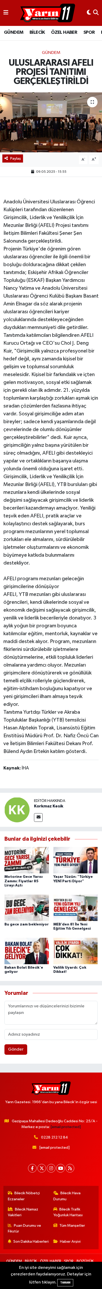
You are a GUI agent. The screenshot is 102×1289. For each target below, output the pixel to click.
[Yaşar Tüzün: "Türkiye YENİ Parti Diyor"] (75, 860)
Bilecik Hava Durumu (67, 1196)
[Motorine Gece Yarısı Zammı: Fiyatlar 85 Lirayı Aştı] (26, 860)
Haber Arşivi (70, 1241)
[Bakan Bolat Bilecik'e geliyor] (26, 951)
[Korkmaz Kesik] (17, 809)
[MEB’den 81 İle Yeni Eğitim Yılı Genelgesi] (75, 907)
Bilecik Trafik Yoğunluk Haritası (68, 1212)
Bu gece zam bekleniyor (26, 924)
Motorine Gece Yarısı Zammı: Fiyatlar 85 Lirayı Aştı (23, 881)
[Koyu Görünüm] (89, 13)
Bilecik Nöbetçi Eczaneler (24, 1196)
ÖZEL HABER (64, 32)
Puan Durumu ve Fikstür (24, 1228)
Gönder (16, 1049)
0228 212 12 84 (54, 1137)
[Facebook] (32, 1168)
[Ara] (96, 13)
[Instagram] (51, 1168)
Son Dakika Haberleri (31, 1241)
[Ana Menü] (5, 13)
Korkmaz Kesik (48, 806)
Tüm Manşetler (72, 1225)
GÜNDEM (13, 32)
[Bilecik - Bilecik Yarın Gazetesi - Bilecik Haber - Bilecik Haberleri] (47, 13)
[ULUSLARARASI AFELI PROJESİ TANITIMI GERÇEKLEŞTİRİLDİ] (51, 122)
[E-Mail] (38, 817)
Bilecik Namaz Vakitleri (23, 1212)
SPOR (89, 32)
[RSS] (70, 1168)
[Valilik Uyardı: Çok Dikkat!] (75, 951)
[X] (41, 1168)
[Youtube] (60, 1168)
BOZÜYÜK (85, 1261)
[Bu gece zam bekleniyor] (26, 907)
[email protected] (66, 1127)
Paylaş (15, 158)
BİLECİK (37, 32)
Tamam (65, 1282)
